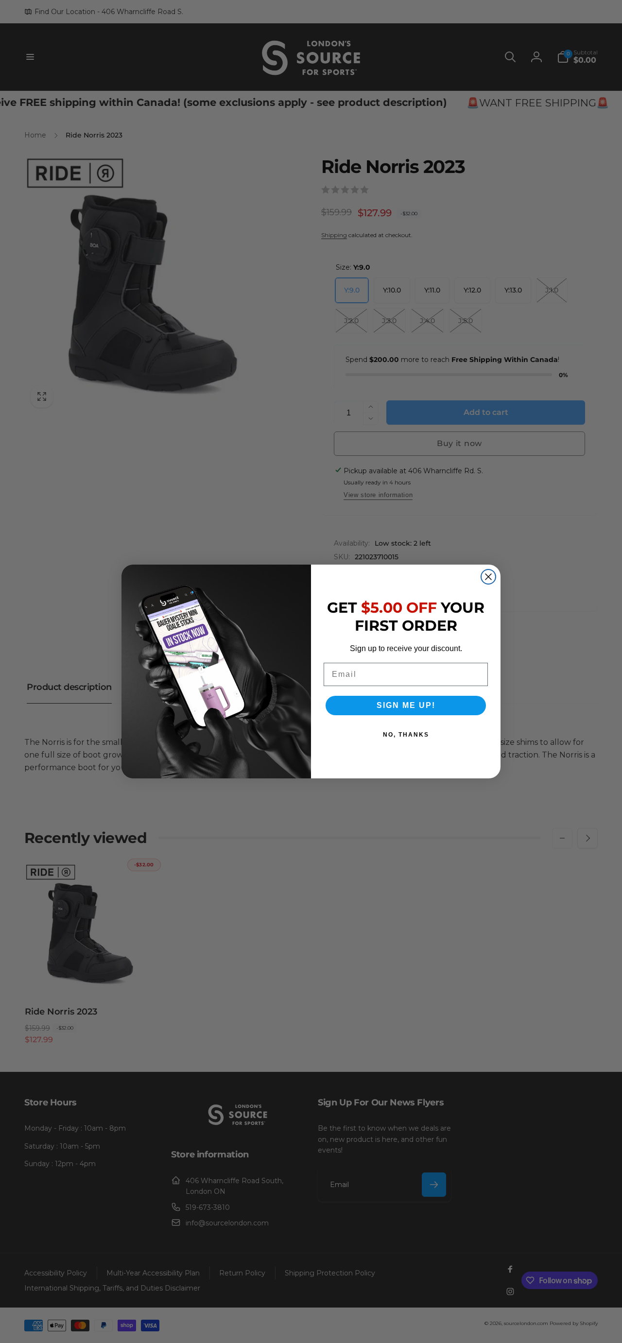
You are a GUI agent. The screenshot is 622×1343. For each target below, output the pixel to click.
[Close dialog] (488, 576)
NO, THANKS (406, 734)
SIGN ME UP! (406, 705)
